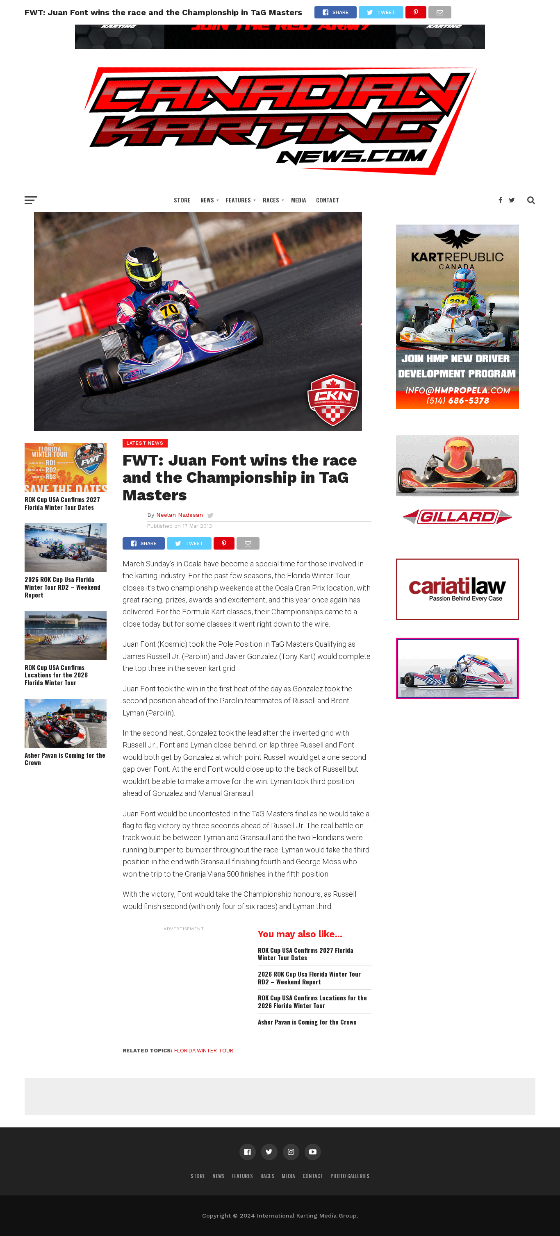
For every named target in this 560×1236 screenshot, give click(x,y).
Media (298, 199)
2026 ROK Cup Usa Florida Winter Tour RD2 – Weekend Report (62, 586)
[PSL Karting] (280, 46)
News (207, 199)
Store (182, 199)
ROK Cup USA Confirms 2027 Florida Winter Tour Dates (62, 503)
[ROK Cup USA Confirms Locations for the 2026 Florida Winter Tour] (66, 657)
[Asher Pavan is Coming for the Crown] (66, 745)
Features (238, 199)
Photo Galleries (349, 1176)
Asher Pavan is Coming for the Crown (65, 758)
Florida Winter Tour (203, 1050)
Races (271, 199)
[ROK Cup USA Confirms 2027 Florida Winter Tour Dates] (66, 489)
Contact (327, 199)
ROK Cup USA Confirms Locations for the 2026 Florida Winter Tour (56, 674)
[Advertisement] (184, 986)
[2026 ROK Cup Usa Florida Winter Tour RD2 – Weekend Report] (66, 569)
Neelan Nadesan (179, 514)
